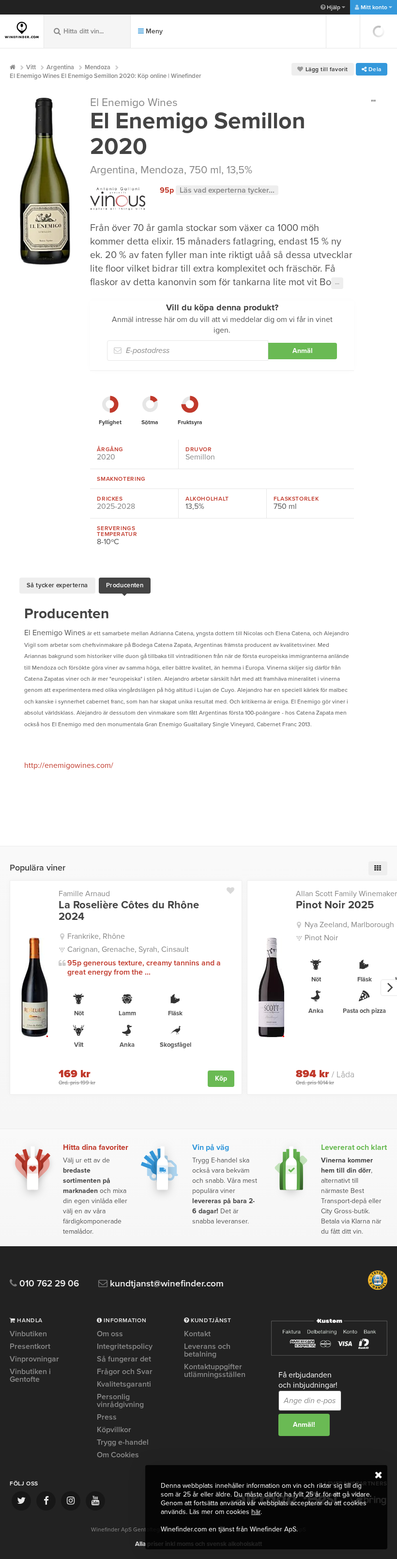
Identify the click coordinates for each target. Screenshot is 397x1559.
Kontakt (197, 1334)
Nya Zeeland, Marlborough (349, 925)
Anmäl (302, 351)
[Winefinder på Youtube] (95, 1501)
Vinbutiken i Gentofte (30, 1375)
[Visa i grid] (377, 868)
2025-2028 (116, 506)
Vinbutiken (28, 1334)
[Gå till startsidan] (22, 30)
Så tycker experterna (57, 585)
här (255, 1512)
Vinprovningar (34, 1359)
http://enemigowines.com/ (68, 765)
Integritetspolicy (125, 1346)
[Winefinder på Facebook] (46, 1501)
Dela (374, 69)
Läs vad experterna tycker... (227, 190)
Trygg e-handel (123, 1442)
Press (107, 1417)
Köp (221, 1078)
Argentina (112, 170)
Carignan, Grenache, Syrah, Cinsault (128, 949)
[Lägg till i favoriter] (234, 888)
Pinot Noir (321, 938)
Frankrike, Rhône (96, 936)
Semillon (200, 457)
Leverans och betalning (207, 1350)
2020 (106, 457)
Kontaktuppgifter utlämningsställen (214, 1370)
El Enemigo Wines (134, 102)
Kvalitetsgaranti (124, 1384)
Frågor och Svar (125, 1371)
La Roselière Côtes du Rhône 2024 (129, 910)
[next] (389, 987)
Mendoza (162, 170)
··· (337, 283)
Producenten (124, 585)
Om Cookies (118, 1455)
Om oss (110, 1334)
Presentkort (30, 1346)
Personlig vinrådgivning (120, 1400)
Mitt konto (374, 7)
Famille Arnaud (84, 894)
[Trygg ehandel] (377, 1287)
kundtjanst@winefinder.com (165, 1284)
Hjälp (333, 7)
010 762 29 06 (48, 1284)
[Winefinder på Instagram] (70, 1501)
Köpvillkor (114, 1430)
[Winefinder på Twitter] (21, 1501)
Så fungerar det (124, 1359)
